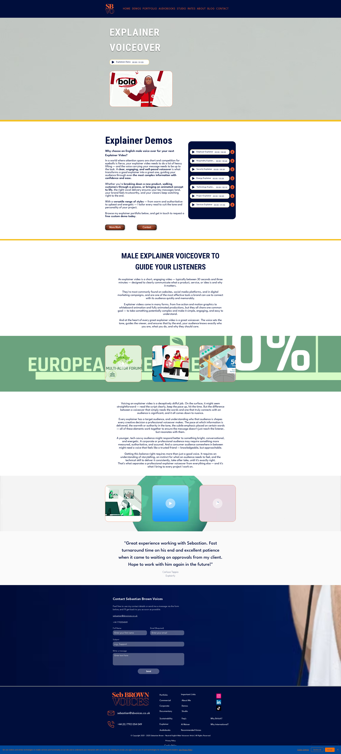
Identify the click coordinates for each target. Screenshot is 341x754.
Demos (185, 706)
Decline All (317, 750)
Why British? (216, 719)
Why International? (220, 724)
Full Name (117, 628)
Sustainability (166, 719)
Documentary (166, 711)
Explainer (164, 724)
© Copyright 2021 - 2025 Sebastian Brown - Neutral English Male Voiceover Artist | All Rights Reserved (170, 736)
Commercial (165, 700)
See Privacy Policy (185, 750)
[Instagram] (218, 696)
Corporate (164, 706)
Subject (116, 639)
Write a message (120, 651)
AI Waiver (185, 724)
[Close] (337, 750)
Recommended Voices (191, 730)
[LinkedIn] (218, 702)
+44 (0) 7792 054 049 (130, 724)
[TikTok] (218, 708)
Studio (185, 711)
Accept (329, 750)
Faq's (184, 719)
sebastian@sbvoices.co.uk (133, 713)
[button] (150, 9)
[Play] (113, 62)
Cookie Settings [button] (303, 750)
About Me (186, 700)
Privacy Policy (170, 741)
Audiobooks (165, 730)
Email (157, 628)
